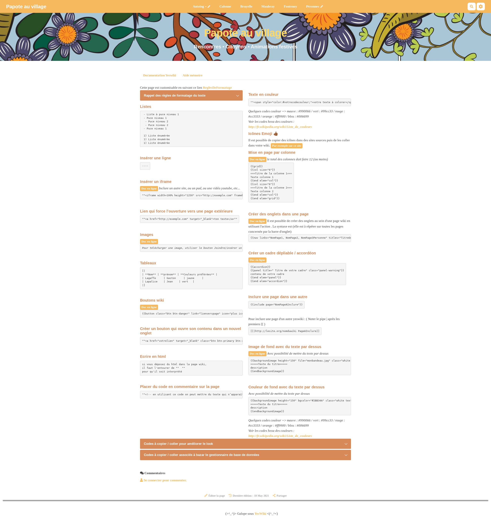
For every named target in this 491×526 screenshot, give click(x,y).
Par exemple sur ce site (286, 145)
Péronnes (312, 6)
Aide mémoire (193, 75)
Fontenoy (290, 6)
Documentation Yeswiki (159, 75)
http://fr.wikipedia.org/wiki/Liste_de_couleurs (280, 127)
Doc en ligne (149, 188)
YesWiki (260, 513)
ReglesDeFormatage (217, 87)
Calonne (225, 6)
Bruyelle (246, 6)
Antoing (198, 6)
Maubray (268, 6)
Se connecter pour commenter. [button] (164, 480)
